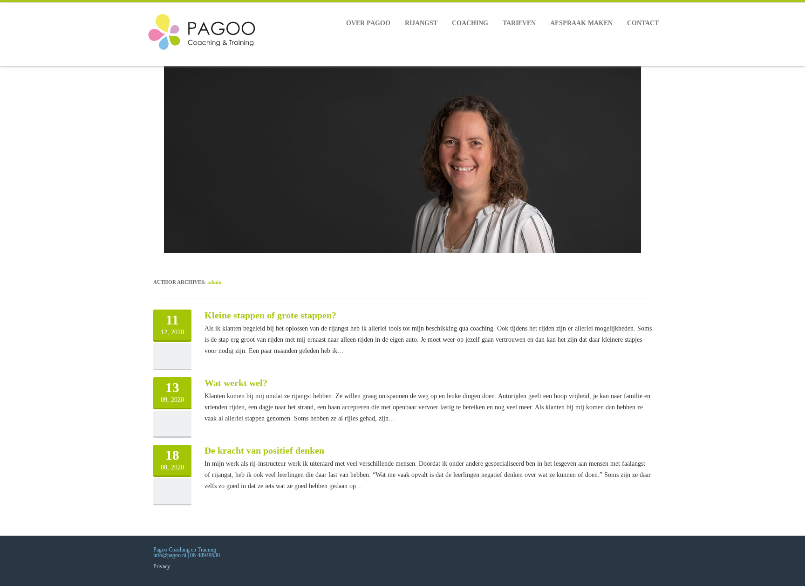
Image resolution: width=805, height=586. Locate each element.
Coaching (470, 23)
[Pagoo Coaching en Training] (207, 34)
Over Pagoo (368, 23)
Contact (643, 23)
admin (214, 282)
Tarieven (519, 23)
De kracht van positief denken (264, 450)
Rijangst (421, 23)
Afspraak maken (581, 23)
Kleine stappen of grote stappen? (270, 315)
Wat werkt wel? (236, 383)
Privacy (161, 566)
